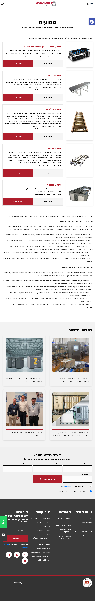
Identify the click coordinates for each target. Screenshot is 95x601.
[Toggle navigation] (91, 4)
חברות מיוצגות (87, 523)
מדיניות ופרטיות (45, 583)
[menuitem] (88, 4)
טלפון (59, 464)
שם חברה (28, 464)
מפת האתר (7, 583)
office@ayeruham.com (41, 538)
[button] (92, 21)
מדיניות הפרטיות (67, 486)
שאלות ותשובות (86, 535)
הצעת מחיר (17, 63)
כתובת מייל (87, 474)
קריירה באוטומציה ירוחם (83, 531)
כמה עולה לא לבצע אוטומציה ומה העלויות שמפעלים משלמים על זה (74, 380)
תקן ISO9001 (19, 583)
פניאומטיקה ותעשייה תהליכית (64, 520)
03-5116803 (38, 530)
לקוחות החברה (87, 527)
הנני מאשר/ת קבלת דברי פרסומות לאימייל (74, 491)
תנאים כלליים (58, 583)
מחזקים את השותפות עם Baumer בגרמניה (27, 434)
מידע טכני (48, 63)
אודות (90, 519)
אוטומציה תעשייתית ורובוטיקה (64, 530)
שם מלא (88, 464)
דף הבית (70, 28)
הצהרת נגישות (32, 583)
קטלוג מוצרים (61, 28)
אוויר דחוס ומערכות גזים (62, 525)
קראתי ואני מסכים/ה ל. (75, 486)
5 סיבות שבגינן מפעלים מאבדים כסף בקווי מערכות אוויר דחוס (24, 380)
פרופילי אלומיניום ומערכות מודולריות (42, 28)
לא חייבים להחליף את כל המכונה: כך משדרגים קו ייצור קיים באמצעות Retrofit (71, 434)
